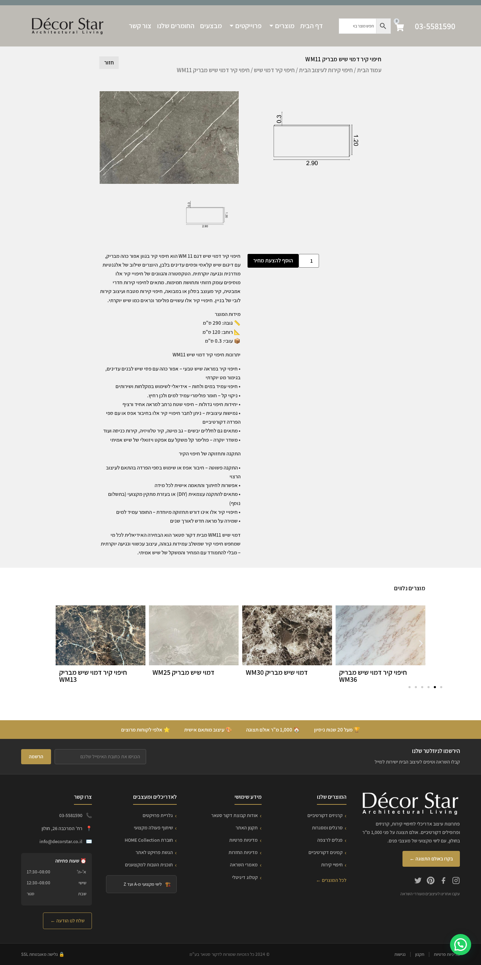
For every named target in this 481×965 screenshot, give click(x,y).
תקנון (419, 954)
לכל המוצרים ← (331, 880)
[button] (60, 643)
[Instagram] (456, 881)
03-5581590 (435, 26)
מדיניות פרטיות (243, 840)
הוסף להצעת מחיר (273, 260)
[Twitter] (418, 881)
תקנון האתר (247, 827)
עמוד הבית (369, 70)
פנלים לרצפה (330, 840)
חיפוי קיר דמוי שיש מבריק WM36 (373, 676)
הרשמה (36, 756)
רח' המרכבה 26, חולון (62, 828)
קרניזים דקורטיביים (325, 815)
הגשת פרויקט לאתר (154, 852)
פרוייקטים (248, 25)
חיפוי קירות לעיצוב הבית (326, 70)
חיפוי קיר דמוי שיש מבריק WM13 (93, 676)
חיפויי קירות (332, 864)
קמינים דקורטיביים (325, 852)
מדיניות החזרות (243, 852)
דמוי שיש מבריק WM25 (183, 672)
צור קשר (140, 25)
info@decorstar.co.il (60, 841)
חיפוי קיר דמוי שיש (274, 70)
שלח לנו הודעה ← (67, 920)
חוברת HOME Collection (149, 840)
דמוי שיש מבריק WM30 (277, 672)
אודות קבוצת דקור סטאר (234, 815)
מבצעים (211, 25)
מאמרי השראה (244, 864)
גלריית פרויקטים (158, 815)
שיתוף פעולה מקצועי (153, 827)
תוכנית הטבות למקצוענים (149, 864)
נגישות (400, 954)
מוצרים (284, 25)
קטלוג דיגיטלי (245, 877)
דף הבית (311, 25)
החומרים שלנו (175, 25)
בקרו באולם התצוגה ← (431, 858)
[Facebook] (443, 881)
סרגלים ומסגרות (327, 827)
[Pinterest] (431, 881)
